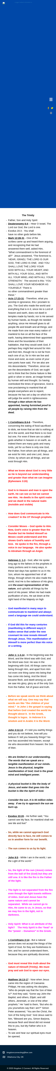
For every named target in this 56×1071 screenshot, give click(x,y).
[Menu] (51, 99)
